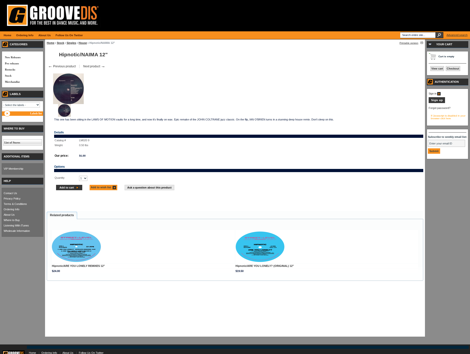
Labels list (36, 113)
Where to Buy (12, 220)
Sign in (433, 93)
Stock (60, 42)
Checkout (453, 68)
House (83, 42)
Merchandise (12, 81)
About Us (9, 214)
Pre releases (12, 63)
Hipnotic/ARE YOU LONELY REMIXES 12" (78, 265)
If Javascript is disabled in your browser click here (448, 117)
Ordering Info (11, 209)
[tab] (62, 215)
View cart (437, 68)
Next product (94, 66)
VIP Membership (13, 168)
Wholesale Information (17, 230)
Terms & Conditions (15, 203)
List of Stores (12, 142)
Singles (71, 42)
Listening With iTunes (16, 225)
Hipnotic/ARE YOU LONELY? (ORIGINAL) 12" (264, 265)
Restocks (10, 69)
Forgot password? (439, 107)
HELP (7, 180)
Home (50, 42)
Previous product (62, 66)
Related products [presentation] (62, 215)
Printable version (409, 43)
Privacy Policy (12, 198)
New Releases (13, 57)
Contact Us (10, 193)
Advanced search (457, 35)
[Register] (437, 102)
